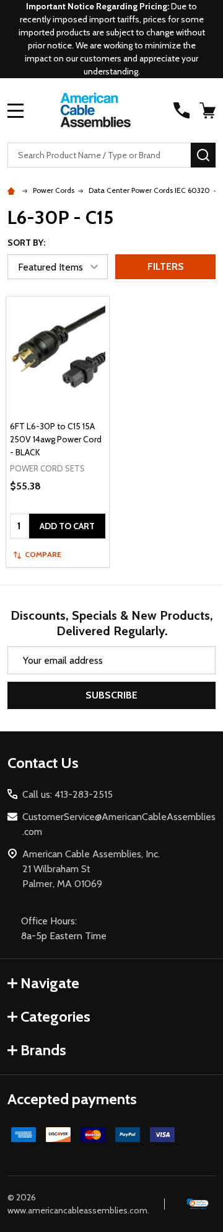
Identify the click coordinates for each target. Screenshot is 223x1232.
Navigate (49, 983)
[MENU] (15, 110)
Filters (165, 266)
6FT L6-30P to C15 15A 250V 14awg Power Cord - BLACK (56, 439)
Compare (43, 554)
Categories (55, 1016)
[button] (197, 1204)
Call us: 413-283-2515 (67, 794)
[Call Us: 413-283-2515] (181, 110)
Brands (43, 1050)
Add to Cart (67, 526)
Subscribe (111, 695)
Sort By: (26, 242)
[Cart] (209, 110)
